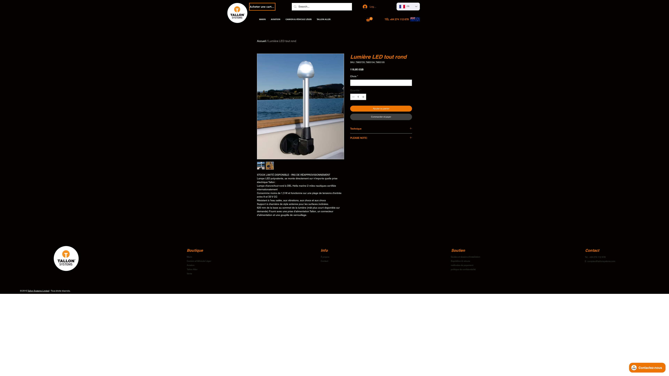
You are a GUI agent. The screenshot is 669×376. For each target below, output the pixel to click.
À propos (325, 257)
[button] (369, 19)
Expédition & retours (460, 261)
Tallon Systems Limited (38, 291)
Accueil (261, 41)
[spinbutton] (358, 97)
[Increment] (363, 97)
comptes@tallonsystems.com (601, 261)
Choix (354, 76)
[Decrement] (353, 97)
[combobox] (381, 83)
